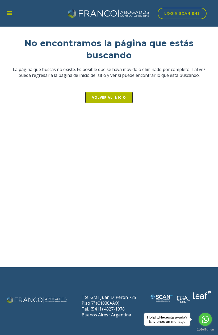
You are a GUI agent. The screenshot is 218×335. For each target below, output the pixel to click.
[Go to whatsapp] (205, 319)
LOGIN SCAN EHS (182, 13)
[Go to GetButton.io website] (205, 329)
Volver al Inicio (109, 97)
